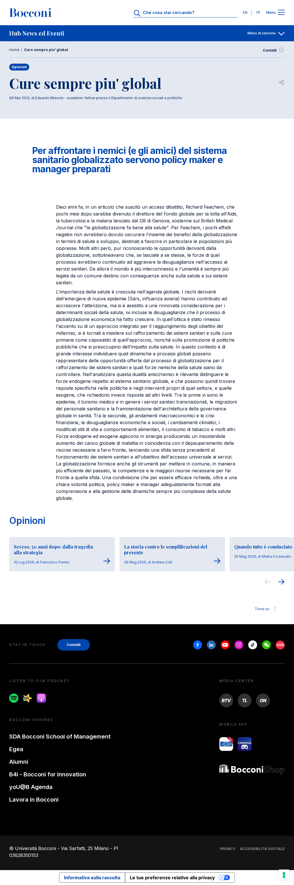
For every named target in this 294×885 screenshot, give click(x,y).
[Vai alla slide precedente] (267, 582)
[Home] (30, 12)
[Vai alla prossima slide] (281, 582)
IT (258, 12)
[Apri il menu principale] (281, 13)
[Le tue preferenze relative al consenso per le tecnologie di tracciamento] (283, 875)
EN (245, 12)
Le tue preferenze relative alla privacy (172, 877)
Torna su (262, 609)
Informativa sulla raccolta (92, 877)
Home (14, 50)
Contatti (270, 50)
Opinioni (27, 520)
